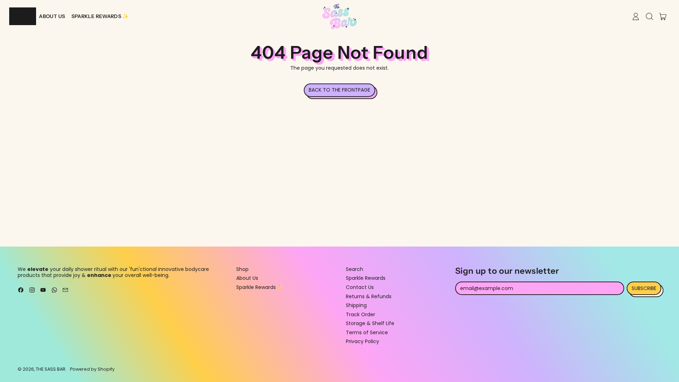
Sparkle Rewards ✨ (259, 287)
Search (354, 269)
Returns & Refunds (368, 296)
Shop (242, 269)
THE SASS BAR (50, 369)
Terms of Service (367, 332)
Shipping (356, 305)
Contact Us (360, 287)
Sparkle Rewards (365, 278)
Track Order (360, 314)
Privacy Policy (362, 341)
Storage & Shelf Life (370, 323)
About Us (247, 278)
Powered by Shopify (92, 369)
